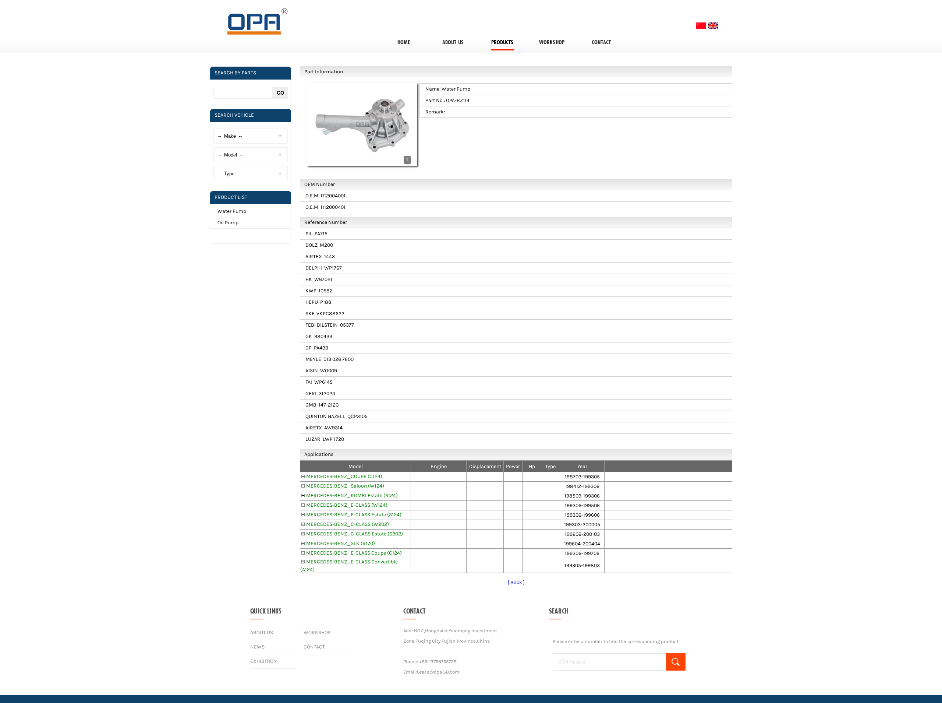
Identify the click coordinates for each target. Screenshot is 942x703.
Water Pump (231, 211)
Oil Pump (227, 222)
